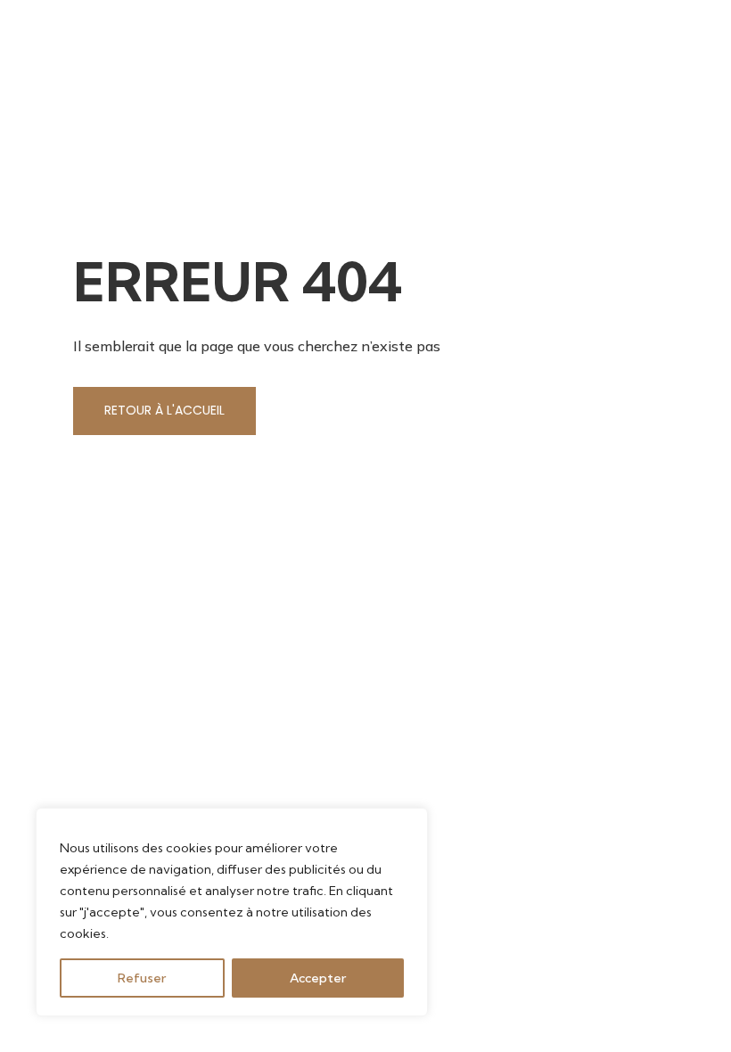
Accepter (318, 978)
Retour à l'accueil (164, 410)
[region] (232, 912)
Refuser (142, 978)
